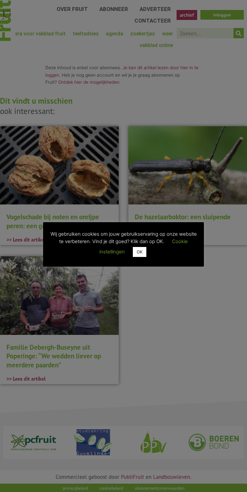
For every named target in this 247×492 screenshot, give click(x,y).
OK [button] (139, 251)
